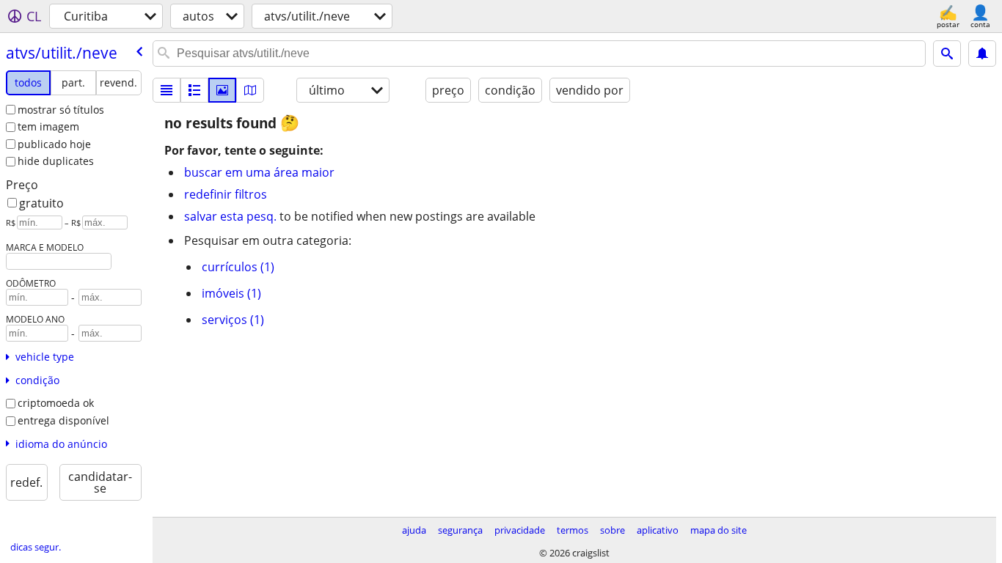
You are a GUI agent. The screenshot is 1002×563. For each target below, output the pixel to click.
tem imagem (48, 126)
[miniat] (194, 90)
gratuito (41, 203)
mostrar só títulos (61, 110)
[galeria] (222, 90)
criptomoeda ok (56, 403)
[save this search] (982, 53)
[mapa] (250, 90)
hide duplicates (56, 161)
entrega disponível (63, 420)
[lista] (166, 90)
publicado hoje (54, 144)
